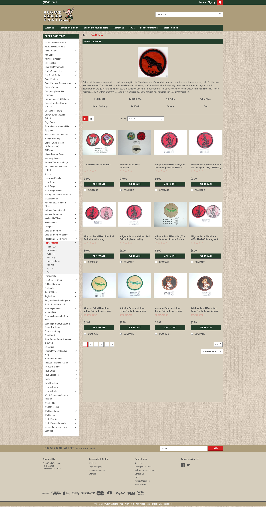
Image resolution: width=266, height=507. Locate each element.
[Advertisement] (153, 380)
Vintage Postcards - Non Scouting (56, 429)
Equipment (49, 130)
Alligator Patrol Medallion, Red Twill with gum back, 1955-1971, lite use (206, 167)
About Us (49, 27)
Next (217, 344)
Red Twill (50, 265)
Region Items (50, 296)
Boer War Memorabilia (54, 67)
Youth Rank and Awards (55, 423)
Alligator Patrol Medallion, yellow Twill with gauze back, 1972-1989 (98, 311)
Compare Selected (212, 352)
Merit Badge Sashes (53, 190)
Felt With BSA (52, 250)
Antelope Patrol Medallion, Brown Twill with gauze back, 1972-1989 (169, 311)
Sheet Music (50, 335)
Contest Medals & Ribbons (57, 99)
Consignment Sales (68, 27)
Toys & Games (51, 370)
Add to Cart (99, 184)
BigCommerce (139, 504)
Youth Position (51, 419)
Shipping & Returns (97, 470)
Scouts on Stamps (53, 331)
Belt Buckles (50, 63)
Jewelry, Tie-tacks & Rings (56, 162)
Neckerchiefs (51, 222)
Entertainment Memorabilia (57, 126)
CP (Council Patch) (53, 110)
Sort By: (122, 119)
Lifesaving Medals (53, 178)
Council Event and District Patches (56, 105)
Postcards (49, 288)
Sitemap (92, 474)
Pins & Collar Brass (53, 280)
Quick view (99, 156)
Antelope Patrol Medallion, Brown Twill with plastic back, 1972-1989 (205, 311)
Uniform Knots (51, 387)
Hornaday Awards (53, 158)
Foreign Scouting (52, 138)
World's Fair (50, 415)
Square (49, 268)
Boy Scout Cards (52, 75)
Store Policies (171, 27)
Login (201, 2)
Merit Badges (50, 186)
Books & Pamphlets (53, 71)
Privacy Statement (149, 27)
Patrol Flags (51, 257)
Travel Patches (51, 383)
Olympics (49, 226)
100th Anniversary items (55, 42)
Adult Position (51, 50)
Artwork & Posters (53, 58)
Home (85, 35)
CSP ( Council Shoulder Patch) (55, 116)
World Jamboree (52, 411)
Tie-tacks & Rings (52, 366)
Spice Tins (49, 347)
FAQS (132, 27)
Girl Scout (49, 150)
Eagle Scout (50, 122)
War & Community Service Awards (56, 397)
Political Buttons (52, 284)
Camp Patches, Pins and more (58, 83)
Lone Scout (50, 182)
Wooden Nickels (52, 407)
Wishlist (92, 463)
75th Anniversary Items (55, 46)
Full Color (51, 254)
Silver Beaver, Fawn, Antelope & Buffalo (58, 341)
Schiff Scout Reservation (56, 304)
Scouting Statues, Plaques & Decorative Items (57, 325)
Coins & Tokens (52, 87)
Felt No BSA (51, 247)
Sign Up (211, 2)
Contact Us (118, 27)
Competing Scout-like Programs (54, 93)
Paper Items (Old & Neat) (56, 238)
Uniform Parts (51, 391)
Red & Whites (51, 292)
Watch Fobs (50, 403)
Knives (48, 174)
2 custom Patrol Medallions (97, 164)
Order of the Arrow (53, 230)
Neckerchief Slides (53, 218)
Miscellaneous (51, 198)
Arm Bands (49, 54)
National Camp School (55, 210)
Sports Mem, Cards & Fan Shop (56, 353)
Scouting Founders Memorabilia (53, 310)
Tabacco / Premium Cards (56, 362)
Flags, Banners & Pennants (57, 134)
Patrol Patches (51, 242)
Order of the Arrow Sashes (57, 234)
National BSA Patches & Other (55, 204)
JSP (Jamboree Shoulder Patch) (56, 168)
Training (48, 379)
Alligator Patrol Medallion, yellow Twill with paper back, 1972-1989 (133, 311)
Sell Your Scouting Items (96, 27)
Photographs (50, 276)
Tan (48, 272)
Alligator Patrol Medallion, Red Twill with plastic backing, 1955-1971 (135, 239)
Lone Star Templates (163, 504)
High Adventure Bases (54, 154)
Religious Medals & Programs (58, 300)
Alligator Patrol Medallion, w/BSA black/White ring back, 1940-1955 (205, 239)
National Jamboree (53, 214)
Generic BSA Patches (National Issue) (54, 144)
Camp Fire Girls (51, 79)
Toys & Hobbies (52, 374)
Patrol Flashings (53, 261)
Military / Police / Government (58, 194)
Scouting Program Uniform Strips (56, 318)
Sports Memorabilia (53, 358)
